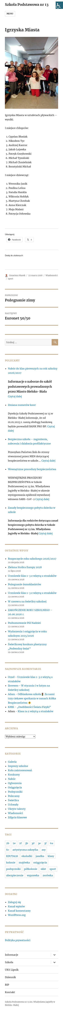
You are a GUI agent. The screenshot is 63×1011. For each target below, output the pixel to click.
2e (14, 843)
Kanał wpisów (16, 906)
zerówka (48, 875)
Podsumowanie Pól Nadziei (24, 622)
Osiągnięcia (15, 787)
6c (7, 849)
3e (39, 843)
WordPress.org (17, 914)
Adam (11, 694)
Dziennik (10, 977)
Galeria (12, 761)
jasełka (40, 856)
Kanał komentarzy (19, 910)
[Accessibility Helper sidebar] (59, 5)
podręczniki (13, 868)
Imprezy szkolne (18, 766)
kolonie (10, 862)
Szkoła (9, 962)
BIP (7, 984)
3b (26, 843)
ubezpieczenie (14, 875)
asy (44, 849)
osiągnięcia (40, 862)
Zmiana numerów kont (22, 404)
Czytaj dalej (15, 396)
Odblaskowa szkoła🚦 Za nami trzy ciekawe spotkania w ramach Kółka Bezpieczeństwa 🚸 (32, 698)
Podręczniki (15, 791)
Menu (10, 13)
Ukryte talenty (17, 808)
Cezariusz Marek (17, 275)
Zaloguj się (14, 902)
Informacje (11, 954)
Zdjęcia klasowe (17, 817)
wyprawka (33, 875)
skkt (43, 868)
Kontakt (10, 992)
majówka (24, 862)
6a (51, 843)
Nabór (11, 778)
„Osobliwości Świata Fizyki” (34, 707)
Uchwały (13, 804)
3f (45, 843)
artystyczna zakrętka (25, 849)
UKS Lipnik (12, 969)
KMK (11, 707)
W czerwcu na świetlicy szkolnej (27, 601)
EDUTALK (12, 856)
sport (10, 278)
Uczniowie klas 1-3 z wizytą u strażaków (32, 575)
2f (20, 843)
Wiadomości (52, 275)
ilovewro (13, 685)
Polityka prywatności (17, 940)
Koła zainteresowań (20, 770)
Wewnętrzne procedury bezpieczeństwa (32, 469)
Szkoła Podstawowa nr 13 (26, 4)
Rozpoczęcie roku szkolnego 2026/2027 (32, 558)
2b (7, 843)
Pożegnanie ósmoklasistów (24, 584)
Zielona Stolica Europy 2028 (25, 567)
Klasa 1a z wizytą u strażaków (35, 711)
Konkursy (14, 774)
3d (32, 843)
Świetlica (13, 800)
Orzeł (11, 677)
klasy (51, 856)
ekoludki (27, 856)
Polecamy (14, 796)
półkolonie (30, 868)
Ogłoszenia (15, 783)
